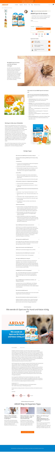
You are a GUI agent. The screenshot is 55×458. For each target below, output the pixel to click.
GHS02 (16, 395)
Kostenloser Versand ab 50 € (28, 2)
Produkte (16, 4)
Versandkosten (36, 21)
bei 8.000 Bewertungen (29, 0)
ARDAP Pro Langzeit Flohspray (38, 45)
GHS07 (24, 395)
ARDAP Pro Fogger (37, 41)
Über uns (25, 4)
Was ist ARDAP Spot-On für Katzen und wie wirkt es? (25, 224)
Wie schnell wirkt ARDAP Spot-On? (22, 290)
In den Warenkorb (43, 28)
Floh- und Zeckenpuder (23, 284)
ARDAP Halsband (35, 285)
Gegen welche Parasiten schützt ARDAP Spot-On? (24, 247)
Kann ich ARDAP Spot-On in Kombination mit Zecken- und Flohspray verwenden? (26, 280)
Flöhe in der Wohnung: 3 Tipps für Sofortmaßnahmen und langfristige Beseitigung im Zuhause (43, 418)
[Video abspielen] (27, 329)
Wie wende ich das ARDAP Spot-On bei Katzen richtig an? (26, 155)
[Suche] (49, 4)
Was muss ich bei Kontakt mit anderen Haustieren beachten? (26, 297)
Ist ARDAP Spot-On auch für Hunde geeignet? (24, 270)
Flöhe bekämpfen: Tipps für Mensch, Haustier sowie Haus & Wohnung (27, 417)
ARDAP (3, 7)
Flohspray (35, 283)
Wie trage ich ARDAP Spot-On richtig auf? (23, 258)
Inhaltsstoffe (22, 347)
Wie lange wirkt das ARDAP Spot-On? (22, 239)
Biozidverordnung (37, 4)
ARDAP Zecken (28, 283)
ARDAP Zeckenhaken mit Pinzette (39, 49)
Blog (32, 4)
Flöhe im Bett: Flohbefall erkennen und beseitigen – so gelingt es (11, 417)
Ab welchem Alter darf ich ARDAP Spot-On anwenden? (25, 252)
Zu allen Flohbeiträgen (27, 432)
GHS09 (32, 395)
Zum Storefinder (41, 31)
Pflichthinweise (14, 347)
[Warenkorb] (52, 4)
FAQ (29, 4)
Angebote (21, 4)
